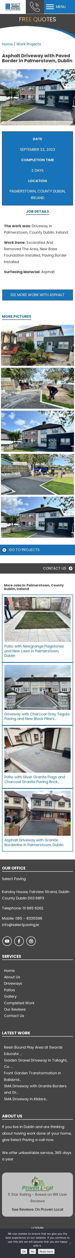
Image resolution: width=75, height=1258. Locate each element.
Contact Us (14, 1015)
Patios (9, 989)
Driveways (13, 983)
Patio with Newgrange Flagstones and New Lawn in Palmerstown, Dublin (34, 651)
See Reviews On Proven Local (37, 1209)
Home (7, 44)
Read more (46, 1251)
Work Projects (28, 44)
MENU (61, 6)
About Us (12, 976)
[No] (70, 1243)
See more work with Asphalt (37, 294)
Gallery (10, 996)
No (32, 1251)
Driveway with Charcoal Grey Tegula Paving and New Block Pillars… (36, 716)
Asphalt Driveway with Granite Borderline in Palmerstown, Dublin (33, 842)
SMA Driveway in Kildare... (26, 1098)
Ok (24, 1251)
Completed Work (19, 1002)
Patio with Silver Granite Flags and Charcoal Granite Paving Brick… (34, 779)
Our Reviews (15, 1009)
